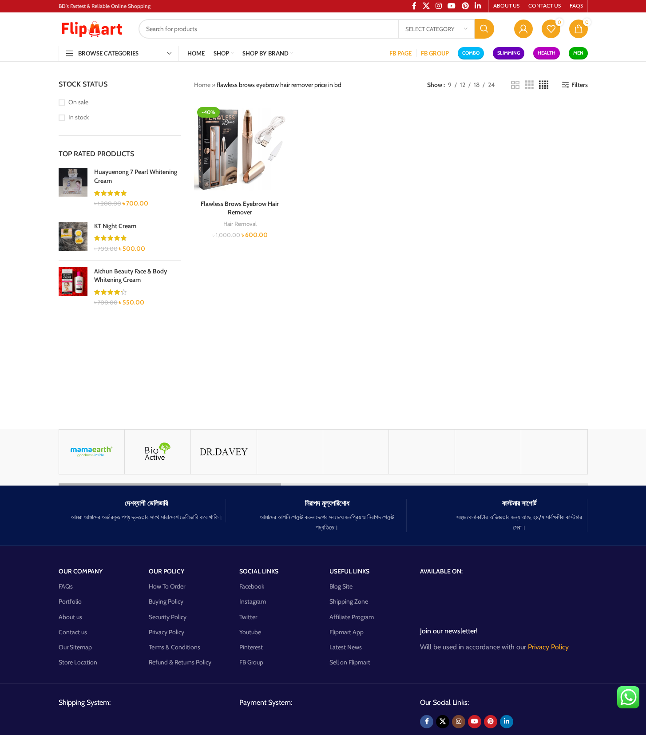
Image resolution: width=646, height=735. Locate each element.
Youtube (250, 632)
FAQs (66, 586)
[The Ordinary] (554, 452)
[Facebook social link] (426, 721)
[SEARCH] (484, 29)
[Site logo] (92, 28)
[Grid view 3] (529, 85)
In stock (78, 117)
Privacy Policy (166, 632)
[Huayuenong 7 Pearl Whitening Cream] (73, 188)
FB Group (251, 662)
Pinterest (251, 647)
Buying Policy (166, 601)
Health (546, 53)
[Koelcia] (356, 452)
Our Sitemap (75, 647)
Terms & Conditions (174, 647)
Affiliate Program (351, 617)
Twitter (248, 617)
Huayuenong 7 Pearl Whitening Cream (135, 176)
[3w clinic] (290, 452)
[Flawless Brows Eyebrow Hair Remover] (240, 150)
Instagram (252, 601)
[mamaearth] (92, 452)
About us (70, 617)
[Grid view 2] (515, 85)
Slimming (508, 53)
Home (202, 85)
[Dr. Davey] (224, 452)
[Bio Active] (157, 452)
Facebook (251, 586)
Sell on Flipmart (349, 662)
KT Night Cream (115, 226)
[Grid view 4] (543, 85)
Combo (471, 53)
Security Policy (167, 617)
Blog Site (341, 586)
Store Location (78, 662)
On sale (78, 102)
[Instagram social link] (458, 721)
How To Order (167, 586)
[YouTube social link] (474, 721)
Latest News (345, 647)
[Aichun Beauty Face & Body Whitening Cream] (73, 287)
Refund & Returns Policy (180, 662)
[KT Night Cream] (73, 237)
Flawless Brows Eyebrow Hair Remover (240, 208)
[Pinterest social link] (490, 721)
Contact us (73, 632)
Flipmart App (346, 632)
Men (578, 53)
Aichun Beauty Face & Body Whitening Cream (130, 275)
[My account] (523, 29)
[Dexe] (422, 452)
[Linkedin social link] (506, 721)
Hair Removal (240, 223)
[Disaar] (488, 452)
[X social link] (442, 721)
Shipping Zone (348, 601)
